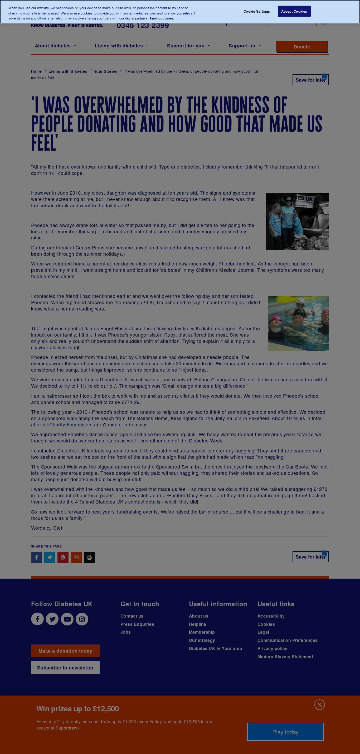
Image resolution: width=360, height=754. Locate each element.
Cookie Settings (257, 11)
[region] (180, 11)
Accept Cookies (294, 11)
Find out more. (162, 18)
